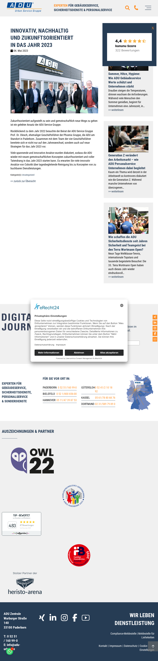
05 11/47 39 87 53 (66, 400)
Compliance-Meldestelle (123, 633)
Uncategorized (28, 175)
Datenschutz (130, 645)
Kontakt (103, 645)
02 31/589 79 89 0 (105, 404)
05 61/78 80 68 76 (105, 397)
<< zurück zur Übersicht (23, 181)
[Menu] (148, 8)
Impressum (115, 645)
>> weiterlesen (116, 109)
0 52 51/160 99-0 (67, 387)
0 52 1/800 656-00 (66, 393)
